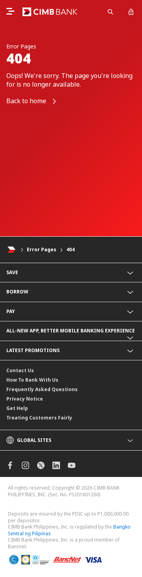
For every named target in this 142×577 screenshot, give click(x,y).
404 (70, 249)
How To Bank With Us (32, 380)
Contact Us (20, 370)
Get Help (17, 408)
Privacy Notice (24, 398)
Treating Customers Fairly (39, 417)
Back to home (27, 100)
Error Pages (41, 249)
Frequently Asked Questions (42, 389)
